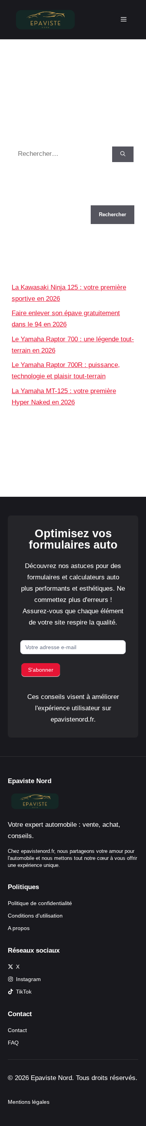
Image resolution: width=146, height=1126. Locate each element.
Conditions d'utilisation (35, 915)
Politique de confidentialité (40, 903)
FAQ (13, 1043)
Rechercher (29, 199)
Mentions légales (28, 1102)
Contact (17, 1030)
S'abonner (40, 670)
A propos (19, 928)
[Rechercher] (123, 154)
